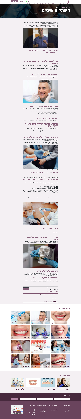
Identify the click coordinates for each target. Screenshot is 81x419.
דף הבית (68, 7)
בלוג (31, 3)
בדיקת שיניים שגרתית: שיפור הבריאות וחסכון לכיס (18, 388)
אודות (60, 3)
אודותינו (68, 410)
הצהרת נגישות (67, 411)
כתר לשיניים (36, 133)
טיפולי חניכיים (44, 410)
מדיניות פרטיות (67, 412)
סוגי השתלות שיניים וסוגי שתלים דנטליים (49, 388)
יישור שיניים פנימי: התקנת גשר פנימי (64, 388)
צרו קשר (28, 3)
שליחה (14, 398)
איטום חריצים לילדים (42, 414)
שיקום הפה (36, 3)
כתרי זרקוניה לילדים (43, 411)
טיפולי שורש (44, 409)
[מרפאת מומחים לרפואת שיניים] (68, 2)
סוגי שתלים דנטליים (54, 184)
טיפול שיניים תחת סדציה (42, 412)
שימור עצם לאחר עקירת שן (34, 388)
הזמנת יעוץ (14, 1)
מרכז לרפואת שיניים (66, 407)
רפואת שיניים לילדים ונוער (52, 3)
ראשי (63, 3)
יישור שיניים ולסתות (43, 3)
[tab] (40, 294)
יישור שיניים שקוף (43, 407)
